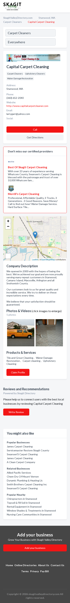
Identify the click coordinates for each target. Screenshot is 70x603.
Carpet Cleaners (12, 21)
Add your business (35, 547)
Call (35, 129)
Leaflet (35, 259)
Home (9, 565)
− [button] (8, 226)
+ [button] (8, 221)
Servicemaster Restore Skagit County (28, 450)
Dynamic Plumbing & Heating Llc (25, 480)
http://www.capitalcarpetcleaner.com (27, 105)
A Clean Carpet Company (21, 462)
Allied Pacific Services (19, 472)
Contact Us (57, 565)
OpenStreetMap (48, 259)
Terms (25, 571)
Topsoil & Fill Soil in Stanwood (23, 502)
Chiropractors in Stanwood (22, 498)
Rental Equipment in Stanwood (24, 506)
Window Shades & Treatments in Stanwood (31, 510)
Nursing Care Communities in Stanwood (29, 514)
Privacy (34, 571)
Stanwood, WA (47, 17)
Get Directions (35, 137)
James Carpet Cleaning (20, 446)
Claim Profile (18, 372)
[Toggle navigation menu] (65, 6)
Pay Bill (44, 571)
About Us (43, 565)
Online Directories (25, 565)
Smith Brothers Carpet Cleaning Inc (27, 484)
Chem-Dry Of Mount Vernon (23, 476)
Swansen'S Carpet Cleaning (22, 454)
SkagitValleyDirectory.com (17, 17)
